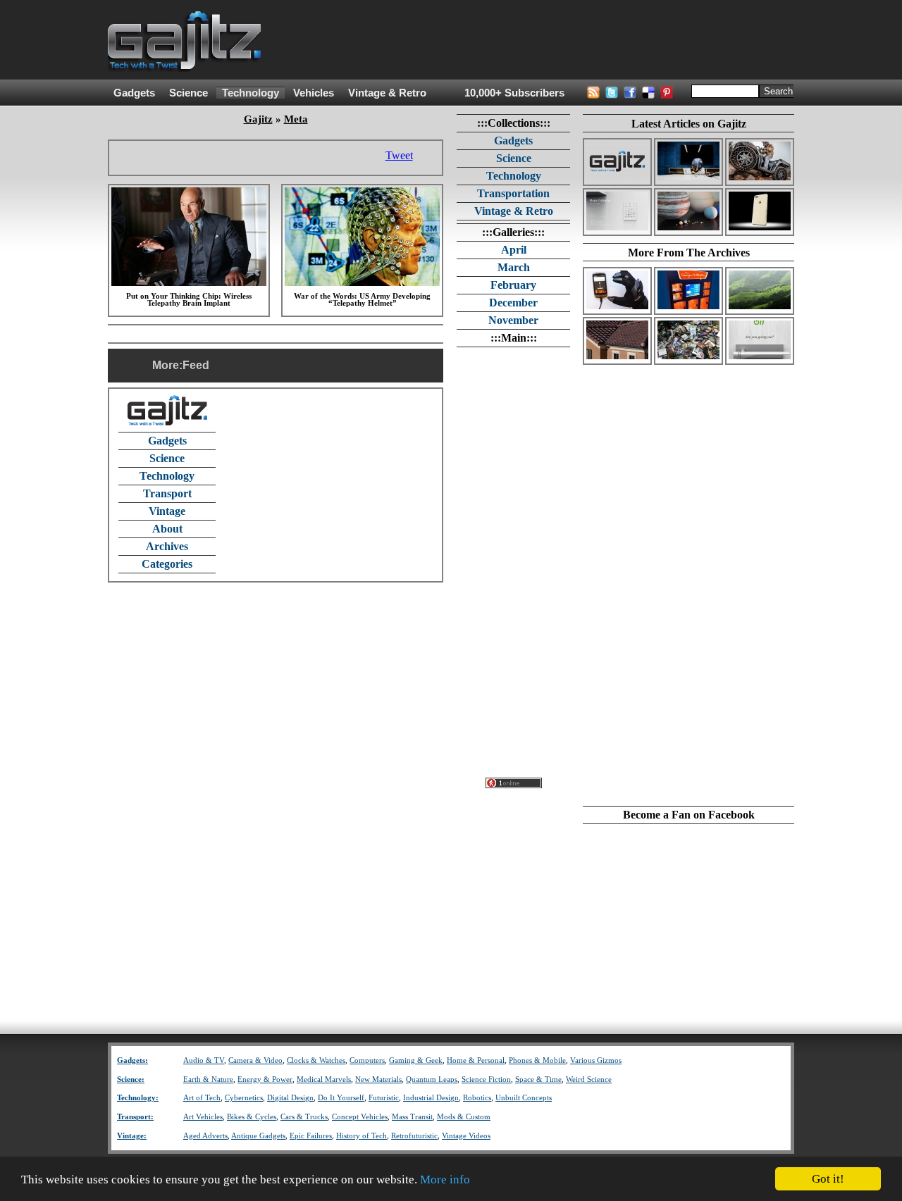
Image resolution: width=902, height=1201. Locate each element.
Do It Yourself (341, 1098)
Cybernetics (244, 1098)
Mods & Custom (463, 1117)
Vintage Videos (466, 1136)
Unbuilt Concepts (523, 1098)
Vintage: (132, 1136)
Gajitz (258, 119)
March (514, 267)
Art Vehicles (203, 1117)
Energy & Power (264, 1079)
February (513, 285)
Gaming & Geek (416, 1060)
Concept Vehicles (360, 1117)
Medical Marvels (324, 1079)
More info (445, 1179)
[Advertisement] (537, 40)
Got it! (828, 1179)
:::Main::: (513, 338)
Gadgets (134, 93)
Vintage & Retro (387, 93)
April (513, 250)
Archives (167, 546)
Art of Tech (202, 1098)
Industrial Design (431, 1098)
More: (167, 365)
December (513, 303)
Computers (367, 1060)
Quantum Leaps (431, 1079)
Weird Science (589, 1079)
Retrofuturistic (414, 1136)
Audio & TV (203, 1060)
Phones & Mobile (537, 1060)
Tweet (399, 155)
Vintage (167, 511)
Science (188, 93)
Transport (167, 493)
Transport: (135, 1117)
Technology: (138, 1098)
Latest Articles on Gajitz (688, 124)
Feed (196, 365)
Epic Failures (311, 1136)
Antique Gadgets (258, 1136)
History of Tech (361, 1136)
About (167, 529)
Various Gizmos (596, 1060)
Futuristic (384, 1098)
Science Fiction (486, 1079)
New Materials (378, 1079)
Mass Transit (412, 1117)
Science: (130, 1079)
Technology (250, 93)
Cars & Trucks (304, 1117)
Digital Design (290, 1098)
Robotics (477, 1098)
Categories (167, 564)
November (513, 320)
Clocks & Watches (316, 1060)
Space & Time (538, 1079)
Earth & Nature (208, 1079)
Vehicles (313, 93)
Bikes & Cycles (251, 1117)
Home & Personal (476, 1060)
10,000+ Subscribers (514, 93)
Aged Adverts (205, 1136)
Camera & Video (255, 1060)
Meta (296, 119)
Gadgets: (132, 1060)
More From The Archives (689, 253)
